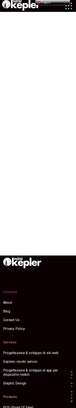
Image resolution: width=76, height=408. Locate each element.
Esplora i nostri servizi (20, 362)
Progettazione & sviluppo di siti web (31, 353)
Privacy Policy (14, 329)
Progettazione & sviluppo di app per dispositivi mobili (30, 372)
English (45, 2)
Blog (6, 311)
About (7, 303)
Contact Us (11, 320)
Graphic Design (14, 383)
